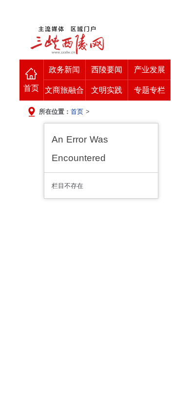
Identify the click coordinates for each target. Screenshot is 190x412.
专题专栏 (149, 90)
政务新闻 (64, 69)
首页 (31, 88)
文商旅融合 (64, 90)
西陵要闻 (106, 69)
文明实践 (106, 90)
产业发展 (149, 69)
